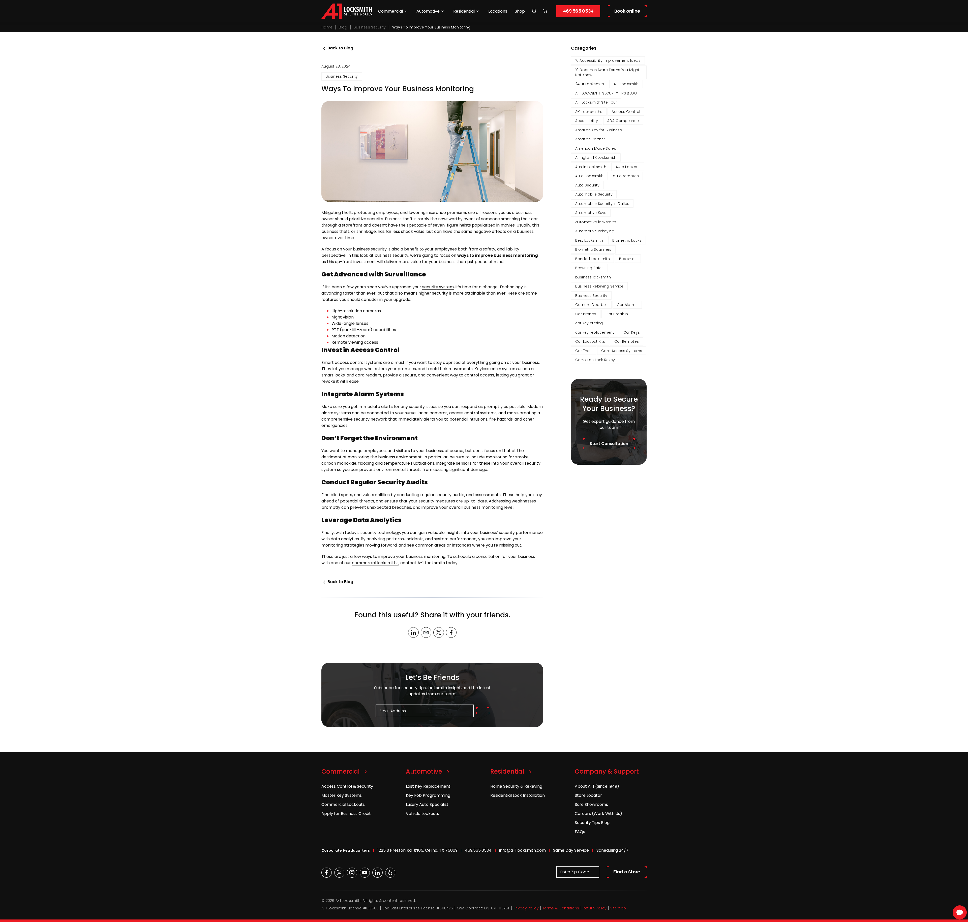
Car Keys (631, 332)
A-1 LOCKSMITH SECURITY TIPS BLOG (606, 93)
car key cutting (589, 323)
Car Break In (617, 313)
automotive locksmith (595, 222)
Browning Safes (589, 267)
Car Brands (585, 313)
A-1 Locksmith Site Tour (596, 102)
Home (326, 27)
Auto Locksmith (589, 175)
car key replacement (594, 332)
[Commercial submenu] (406, 11)
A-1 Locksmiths (588, 111)
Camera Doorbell (591, 304)
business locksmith (593, 277)
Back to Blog (340, 48)
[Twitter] (439, 632)
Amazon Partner (590, 139)
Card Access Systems (621, 350)
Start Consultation (609, 444)
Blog (343, 27)
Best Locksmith (589, 240)
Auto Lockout (628, 166)
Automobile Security (594, 194)
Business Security (370, 27)
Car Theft (583, 350)
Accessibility (586, 120)
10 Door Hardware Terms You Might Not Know (607, 72)
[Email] (426, 632)
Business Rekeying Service (599, 286)
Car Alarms (627, 304)
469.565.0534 (578, 11)
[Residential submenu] (478, 11)
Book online (627, 11)
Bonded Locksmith (592, 258)
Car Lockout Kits (590, 341)
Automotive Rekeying (594, 231)
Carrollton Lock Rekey (595, 359)
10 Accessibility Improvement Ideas (608, 60)
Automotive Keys (591, 212)
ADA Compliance (623, 120)
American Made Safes (595, 148)
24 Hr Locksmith (589, 83)
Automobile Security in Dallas (602, 203)
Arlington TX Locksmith (596, 157)
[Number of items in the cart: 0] (545, 11)
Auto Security (587, 185)
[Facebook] (451, 632)
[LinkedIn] (413, 632)
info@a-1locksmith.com (522, 850)
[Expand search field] (534, 11)
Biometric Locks (627, 240)
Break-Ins (628, 258)
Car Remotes (626, 341)
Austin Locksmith (590, 166)
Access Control (626, 111)
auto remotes (626, 175)
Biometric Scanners (593, 249)
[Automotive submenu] (443, 11)
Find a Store (626, 872)
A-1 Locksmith (626, 83)
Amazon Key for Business (598, 130)
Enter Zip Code (574, 872)
